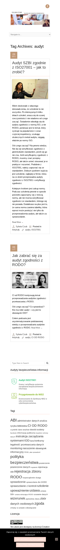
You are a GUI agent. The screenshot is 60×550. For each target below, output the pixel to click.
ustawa (34, 490)
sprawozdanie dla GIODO (36, 482)
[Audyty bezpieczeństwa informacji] (30, 391)
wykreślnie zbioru (33, 499)
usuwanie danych (41, 494)
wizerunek (17, 498)
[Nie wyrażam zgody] (56, 539)
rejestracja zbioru (27, 471)
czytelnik (14, 430)
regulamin (34, 467)
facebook (13, 433)
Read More (17, 222)
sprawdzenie (18, 481)
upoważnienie (19, 490)
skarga (38, 478)
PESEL (26, 452)
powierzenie (44, 463)
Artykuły (16, 229)
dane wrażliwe (23, 430)
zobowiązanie (30, 508)
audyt (27, 229)
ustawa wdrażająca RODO (24, 494)
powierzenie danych (20, 467)
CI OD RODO (37, 337)
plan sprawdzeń (35, 452)
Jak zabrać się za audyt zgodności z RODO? (27, 260)
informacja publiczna (26, 433)
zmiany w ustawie (17, 508)
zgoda (39, 503)
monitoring (16, 448)
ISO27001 (36, 229)
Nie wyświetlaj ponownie (30, 539)
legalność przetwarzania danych (27, 444)
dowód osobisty (37, 429)
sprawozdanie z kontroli (23, 485)
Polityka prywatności (30, 544)
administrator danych (28, 420)
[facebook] (47, 6)
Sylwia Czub (21, 226)
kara (32, 441)
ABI (13, 420)
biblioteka (22, 425)
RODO (16, 477)
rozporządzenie (29, 478)
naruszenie (29, 448)
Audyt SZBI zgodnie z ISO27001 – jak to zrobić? (29, 67)
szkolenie (43, 485)
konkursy (39, 440)
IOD (26, 440)
